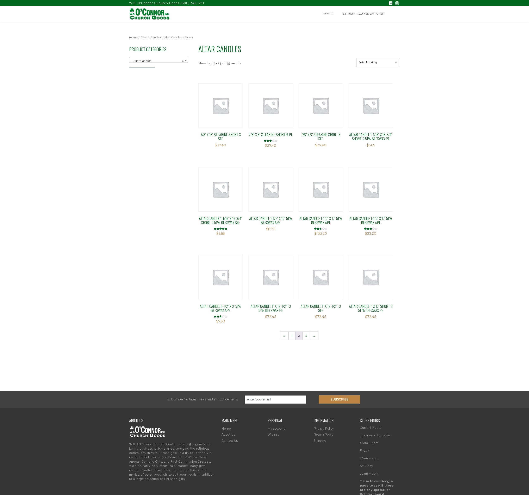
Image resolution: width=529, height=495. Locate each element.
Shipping (320, 441)
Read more (217, 102)
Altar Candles (173, 37)
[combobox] (158, 60)
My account (276, 428)
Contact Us (230, 441)
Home (328, 14)
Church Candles (151, 37)
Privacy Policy (324, 428)
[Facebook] (390, 3)
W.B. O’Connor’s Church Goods (154, 3)
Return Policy (323, 434)
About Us (228, 434)
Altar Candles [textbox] (157, 61)
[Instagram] (397, 3)
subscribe (340, 399)
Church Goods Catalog (363, 14)
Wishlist (273, 434)
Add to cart (319, 102)
